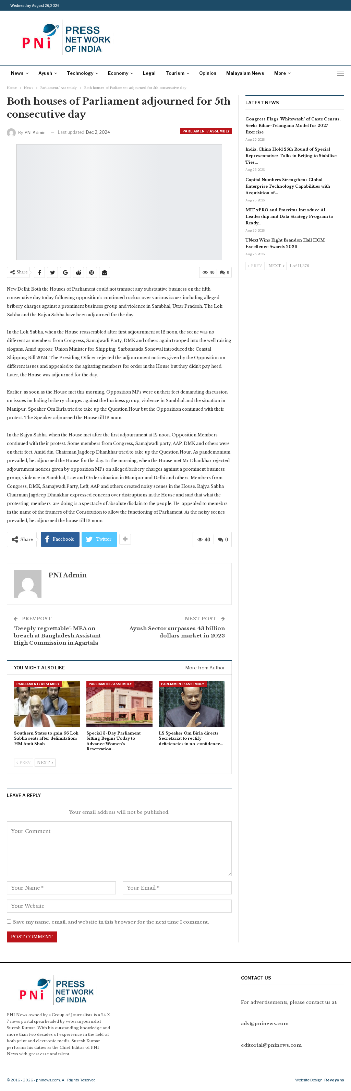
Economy (118, 73)
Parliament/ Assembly (206, 131)
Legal (149, 73)
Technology (80, 73)
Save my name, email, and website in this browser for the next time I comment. (111, 922)
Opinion (207, 73)
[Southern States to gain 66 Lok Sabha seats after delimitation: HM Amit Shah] (47, 704)
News (17, 73)
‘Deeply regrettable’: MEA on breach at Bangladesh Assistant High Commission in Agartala (57, 635)
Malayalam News (245, 73)
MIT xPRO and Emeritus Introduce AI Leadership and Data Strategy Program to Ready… (289, 216)
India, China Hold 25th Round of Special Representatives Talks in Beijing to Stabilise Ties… (291, 156)
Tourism (175, 73)
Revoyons (334, 1080)
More (280, 73)
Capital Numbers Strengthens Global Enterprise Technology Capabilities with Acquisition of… (287, 186)
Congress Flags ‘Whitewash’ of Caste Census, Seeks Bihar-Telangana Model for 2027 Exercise (292, 125)
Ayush (45, 73)
